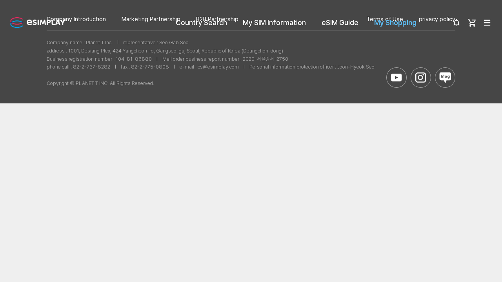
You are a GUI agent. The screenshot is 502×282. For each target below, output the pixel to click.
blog (445, 77)
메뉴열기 (487, 22)
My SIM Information (274, 22)
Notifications (456, 22)
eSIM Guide (340, 22)
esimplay (37, 22)
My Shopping (395, 22)
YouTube (396, 77)
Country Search (201, 22)
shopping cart (472, 22)
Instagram (421, 77)
